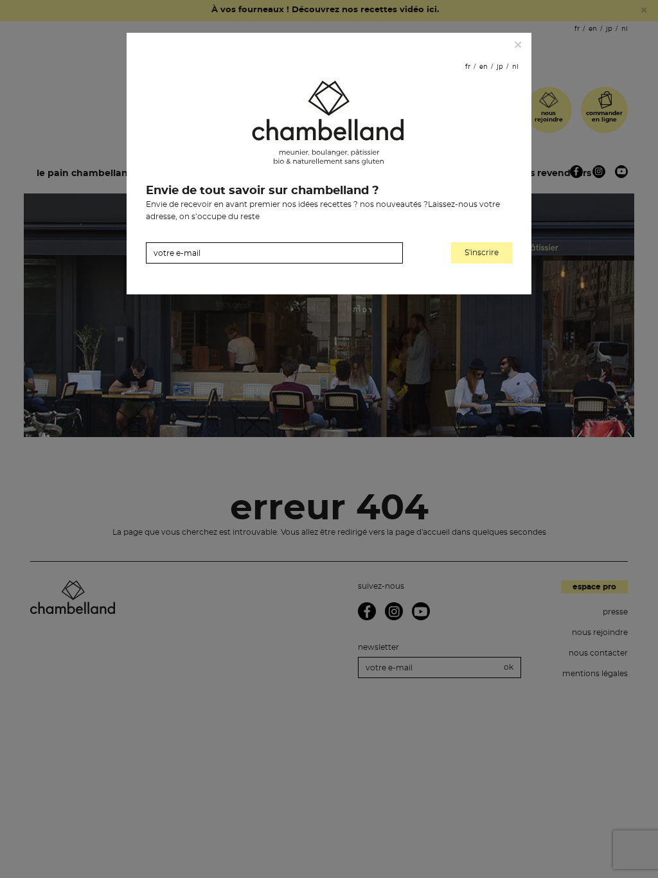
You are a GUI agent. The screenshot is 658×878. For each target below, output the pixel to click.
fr (467, 67)
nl (515, 67)
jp (500, 67)
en (483, 67)
